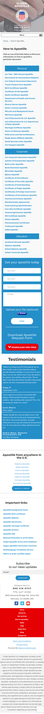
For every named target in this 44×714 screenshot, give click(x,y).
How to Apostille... (22, 619)
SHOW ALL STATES (22, 488)
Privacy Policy (22, 644)
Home (5, 41)
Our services (22, 616)
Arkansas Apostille (22, 473)
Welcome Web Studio (27, 648)
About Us (22, 613)
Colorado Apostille (22, 480)
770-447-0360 (22, 30)
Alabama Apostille (22, 464)
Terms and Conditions (22, 641)
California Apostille (22, 477)
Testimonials (22, 359)
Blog (22, 632)
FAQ (22, 626)
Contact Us (22, 635)
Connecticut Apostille (22, 483)
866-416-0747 (22, 27)
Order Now (22, 629)
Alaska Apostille (22, 467)
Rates (22, 623)
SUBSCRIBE (22, 578)
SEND (22, 321)
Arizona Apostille (22, 470)
